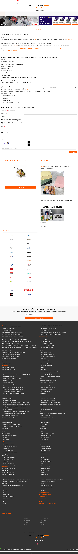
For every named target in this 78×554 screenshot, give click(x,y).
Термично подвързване (9, 457)
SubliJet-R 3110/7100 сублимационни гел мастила (14, 406)
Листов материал (45, 441)
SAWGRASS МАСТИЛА (7, 398)
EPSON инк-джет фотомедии (47, 354)
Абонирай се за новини (47, 225)
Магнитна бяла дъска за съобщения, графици (52, 479)
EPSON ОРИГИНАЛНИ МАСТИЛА (10, 373)
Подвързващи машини (8, 444)
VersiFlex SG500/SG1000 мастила (10, 400)
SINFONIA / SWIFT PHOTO (9, 328)
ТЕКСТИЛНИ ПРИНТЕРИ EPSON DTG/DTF (12, 332)
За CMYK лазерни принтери (47, 382)
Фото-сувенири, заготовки (8, 476)
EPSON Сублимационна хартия (48, 356)
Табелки (42, 476)
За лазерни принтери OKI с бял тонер (50, 384)
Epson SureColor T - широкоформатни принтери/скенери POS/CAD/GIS (19, 345)
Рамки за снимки (45, 455)
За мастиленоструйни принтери (48, 385)
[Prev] (2, 22)
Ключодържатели (7, 489)
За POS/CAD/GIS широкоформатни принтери (14, 387)
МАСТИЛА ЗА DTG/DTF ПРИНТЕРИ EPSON (13, 389)
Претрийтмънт (5, 365)
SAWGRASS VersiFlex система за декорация (12, 351)
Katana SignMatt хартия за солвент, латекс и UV (52, 402)
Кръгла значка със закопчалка (48, 478)
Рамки (4, 492)
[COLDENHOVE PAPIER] (12, 260)
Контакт (42, 522)
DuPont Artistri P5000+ (45, 327)
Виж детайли (20, 187)
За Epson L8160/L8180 (8, 382)
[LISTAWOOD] (29, 269)
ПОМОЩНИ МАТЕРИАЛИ (8, 472)
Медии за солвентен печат (46, 397)
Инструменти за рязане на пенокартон (12, 426)
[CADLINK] (29, 281)
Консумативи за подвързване (10, 454)
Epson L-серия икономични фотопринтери (12, 336)
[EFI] (12, 265)
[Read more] (58, 183)
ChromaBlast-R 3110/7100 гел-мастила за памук (14, 413)
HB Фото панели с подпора (47, 432)
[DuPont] (29, 277)
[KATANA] (29, 239)
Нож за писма (44, 424)
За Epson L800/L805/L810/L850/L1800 (11, 378)
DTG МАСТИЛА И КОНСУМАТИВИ (48, 328)
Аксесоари (4, 360)
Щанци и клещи (44, 426)
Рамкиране (5, 428)
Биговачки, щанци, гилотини (10, 446)
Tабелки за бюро (45, 470)
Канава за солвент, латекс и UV (48, 398)
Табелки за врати (45, 474)
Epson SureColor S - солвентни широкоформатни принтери (16, 341)
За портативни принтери (9, 376)
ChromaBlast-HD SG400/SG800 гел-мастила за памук (15, 408)
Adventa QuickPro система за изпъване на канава (14, 430)
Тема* (3, 126)
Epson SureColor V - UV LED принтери (11, 343)
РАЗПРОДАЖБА (43, 496)
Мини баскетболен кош (46, 487)
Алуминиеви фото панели (47, 430)
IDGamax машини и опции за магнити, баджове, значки (16, 479)
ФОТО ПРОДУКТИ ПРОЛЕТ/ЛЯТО (47, 503)
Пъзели (42, 454)
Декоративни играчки (8, 496)
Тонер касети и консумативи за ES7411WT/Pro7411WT (53, 332)
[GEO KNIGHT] (29, 273)
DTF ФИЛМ (4, 419)
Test (40, 500)
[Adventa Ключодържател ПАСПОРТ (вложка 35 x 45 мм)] (20, 172)
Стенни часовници (7, 498)
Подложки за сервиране (46, 448)
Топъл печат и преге (8, 450)
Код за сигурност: (5, 139)
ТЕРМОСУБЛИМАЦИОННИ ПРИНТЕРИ (11, 327)
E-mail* (3, 116)
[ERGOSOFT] (12, 281)
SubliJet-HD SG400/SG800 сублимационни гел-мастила (16, 402)
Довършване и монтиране (9, 420)
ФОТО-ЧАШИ (43, 490)
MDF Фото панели (45, 437)
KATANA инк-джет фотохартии (47, 338)
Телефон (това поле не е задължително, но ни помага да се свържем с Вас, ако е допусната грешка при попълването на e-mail (12, 121)
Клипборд (43, 483)
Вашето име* (5, 113)
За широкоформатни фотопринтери (12, 385)
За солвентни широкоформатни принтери (13, 393)
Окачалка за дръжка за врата (48, 481)
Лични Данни (28, 528)
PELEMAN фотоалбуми (7, 455)
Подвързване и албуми (8, 441)
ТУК (36, 39)
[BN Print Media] (29, 256)
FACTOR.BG (69, 39)
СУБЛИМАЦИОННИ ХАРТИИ (46, 395)
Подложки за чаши (45, 446)
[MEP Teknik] (29, 286)
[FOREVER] (12, 248)
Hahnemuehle (43, 358)
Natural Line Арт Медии (46, 365)
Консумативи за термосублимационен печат (50, 404)
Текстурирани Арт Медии (47, 362)
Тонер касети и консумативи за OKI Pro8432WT (52, 334)
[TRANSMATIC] (12, 277)
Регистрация (43, 520)
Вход (25, 524)
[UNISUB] (29, 265)
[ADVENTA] (12, 269)
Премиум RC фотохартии (47, 339)
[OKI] (29, 290)
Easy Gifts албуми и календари (9, 465)
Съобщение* (5, 132)
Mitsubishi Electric (7, 330)
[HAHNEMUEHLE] (12, 244)
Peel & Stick (5, 461)
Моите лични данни (72, 549)
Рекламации (27, 520)
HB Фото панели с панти (46, 435)
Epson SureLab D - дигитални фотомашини (12, 334)
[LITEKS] (12, 256)
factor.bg (16, 45)
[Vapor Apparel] (29, 248)
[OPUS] (12, 273)
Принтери (4, 325)
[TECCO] (29, 260)
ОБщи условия (28, 530)
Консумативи (6, 439)
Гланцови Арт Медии (46, 363)
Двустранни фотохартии (46, 343)
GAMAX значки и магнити (8, 478)
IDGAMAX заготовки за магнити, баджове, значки (15, 481)
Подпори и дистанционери (47, 443)
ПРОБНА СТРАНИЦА (29, 532)
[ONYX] (12, 286)
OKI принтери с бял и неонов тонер (10, 356)
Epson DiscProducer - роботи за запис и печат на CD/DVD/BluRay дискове (19, 347)
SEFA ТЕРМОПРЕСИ (6, 470)
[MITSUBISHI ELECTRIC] (12, 294)
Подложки (5, 501)
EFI (40, 411)
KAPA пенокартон (6, 432)
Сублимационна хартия (46, 349)
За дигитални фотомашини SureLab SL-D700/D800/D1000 (16, 374)
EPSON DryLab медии (46, 352)
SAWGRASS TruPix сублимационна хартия (50, 373)
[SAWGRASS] (12, 239)
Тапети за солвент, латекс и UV (48, 400)
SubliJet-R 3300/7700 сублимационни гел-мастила (15, 409)
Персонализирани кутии (46, 485)
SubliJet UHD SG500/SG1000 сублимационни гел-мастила (16, 404)
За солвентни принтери (46, 389)
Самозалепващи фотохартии (47, 347)
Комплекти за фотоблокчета (10, 452)
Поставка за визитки (45, 468)
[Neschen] (12, 252)
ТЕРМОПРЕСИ (5, 466)
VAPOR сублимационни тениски (10, 415)
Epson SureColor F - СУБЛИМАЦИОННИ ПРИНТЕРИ (14, 339)
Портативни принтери (7, 349)
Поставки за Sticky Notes (46, 466)
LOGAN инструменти (7, 422)
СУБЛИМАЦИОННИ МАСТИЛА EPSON (12, 391)
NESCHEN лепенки (6, 433)
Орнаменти (43, 465)
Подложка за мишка (45, 422)
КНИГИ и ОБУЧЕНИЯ (44, 492)
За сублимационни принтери (48, 387)
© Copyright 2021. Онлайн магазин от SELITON (39, 553)
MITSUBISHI (43, 406)
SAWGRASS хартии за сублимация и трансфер (51, 371)
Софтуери (4, 362)
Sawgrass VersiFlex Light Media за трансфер (51, 374)
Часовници (43, 452)
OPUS (3, 443)
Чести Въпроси (44, 518)
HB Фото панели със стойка (47, 433)
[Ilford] (29, 244)
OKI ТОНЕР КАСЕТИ (44, 330)
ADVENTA (4, 483)
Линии (42, 420)
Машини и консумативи (9, 463)
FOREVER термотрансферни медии (48, 380)
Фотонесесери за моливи (47, 417)
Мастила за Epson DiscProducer (10, 395)
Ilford (41, 378)
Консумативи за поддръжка (9, 358)
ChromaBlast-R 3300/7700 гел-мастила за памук (52, 325)
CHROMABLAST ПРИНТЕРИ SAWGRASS (11, 354)
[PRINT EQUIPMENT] (12, 290)
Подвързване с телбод (8, 459)
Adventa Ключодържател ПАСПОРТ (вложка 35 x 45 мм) (20, 180)
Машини (5, 437)
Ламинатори (6, 448)
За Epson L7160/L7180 (8, 380)
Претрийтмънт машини (8, 367)
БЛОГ (40, 501)
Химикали (43, 419)
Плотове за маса (44, 439)
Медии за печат (43, 336)
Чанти (4, 503)
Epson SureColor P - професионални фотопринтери (14, 338)
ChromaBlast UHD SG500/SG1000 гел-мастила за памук (16, 411)
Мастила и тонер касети (8, 371)
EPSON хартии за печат (45, 351)
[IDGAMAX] (29, 294)
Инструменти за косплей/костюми (11, 424)
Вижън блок (6, 494)
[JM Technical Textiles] (29, 252)
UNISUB (41, 444)
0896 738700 (39, 10)
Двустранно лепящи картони (9, 417)
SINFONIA (43, 408)
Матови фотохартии (45, 341)
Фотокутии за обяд (45, 415)
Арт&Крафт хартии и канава (47, 345)
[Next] (75, 22)
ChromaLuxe (43, 428)
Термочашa (6, 500)
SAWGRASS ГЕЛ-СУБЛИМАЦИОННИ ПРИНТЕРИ (13, 352)
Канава (42, 367)
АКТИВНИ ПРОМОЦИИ (45, 494)
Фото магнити (6, 487)
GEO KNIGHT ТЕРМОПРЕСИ (8, 468)
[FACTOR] (12, 235)
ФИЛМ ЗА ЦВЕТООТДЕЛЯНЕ (46, 409)
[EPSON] (29, 235)
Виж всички (43, 226)
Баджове (5, 490)
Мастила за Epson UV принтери (10, 397)
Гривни (42, 463)
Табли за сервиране (45, 450)
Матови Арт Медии (45, 360)
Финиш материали (45, 391)
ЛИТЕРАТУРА (42, 498)
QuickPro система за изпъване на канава (13, 485)
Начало (2, 27)
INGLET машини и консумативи (10, 435)
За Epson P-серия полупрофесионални (12, 384)
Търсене (42, 524)
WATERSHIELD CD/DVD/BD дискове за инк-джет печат (52, 413)
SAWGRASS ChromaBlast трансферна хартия (51, 376)
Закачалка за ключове (46, 461)
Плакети (42, 457)
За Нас (26, 522)
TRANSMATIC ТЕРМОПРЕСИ (8, 474)
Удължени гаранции (7, 363)
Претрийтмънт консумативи (9, 369)
